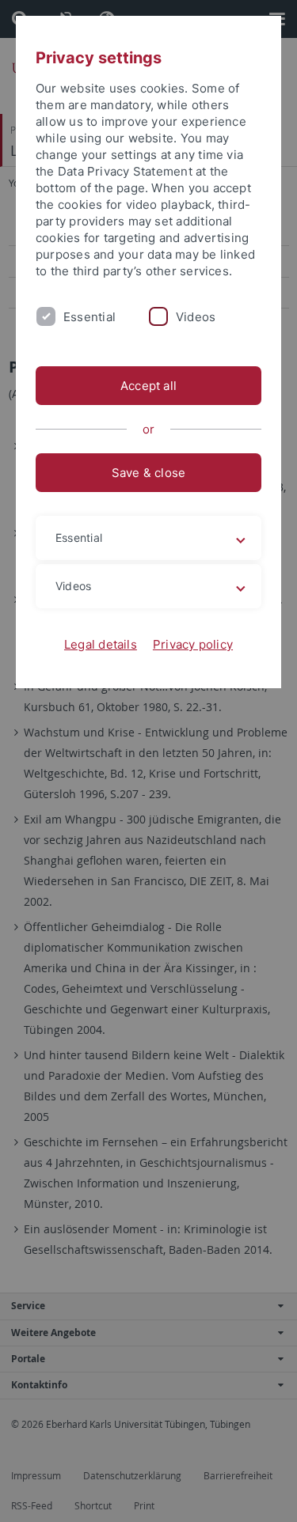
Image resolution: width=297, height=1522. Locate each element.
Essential (89, 316)
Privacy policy (193, 644)
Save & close (149, 472)
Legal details (100, 644)
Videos (195, 316)
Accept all (148, 385)
